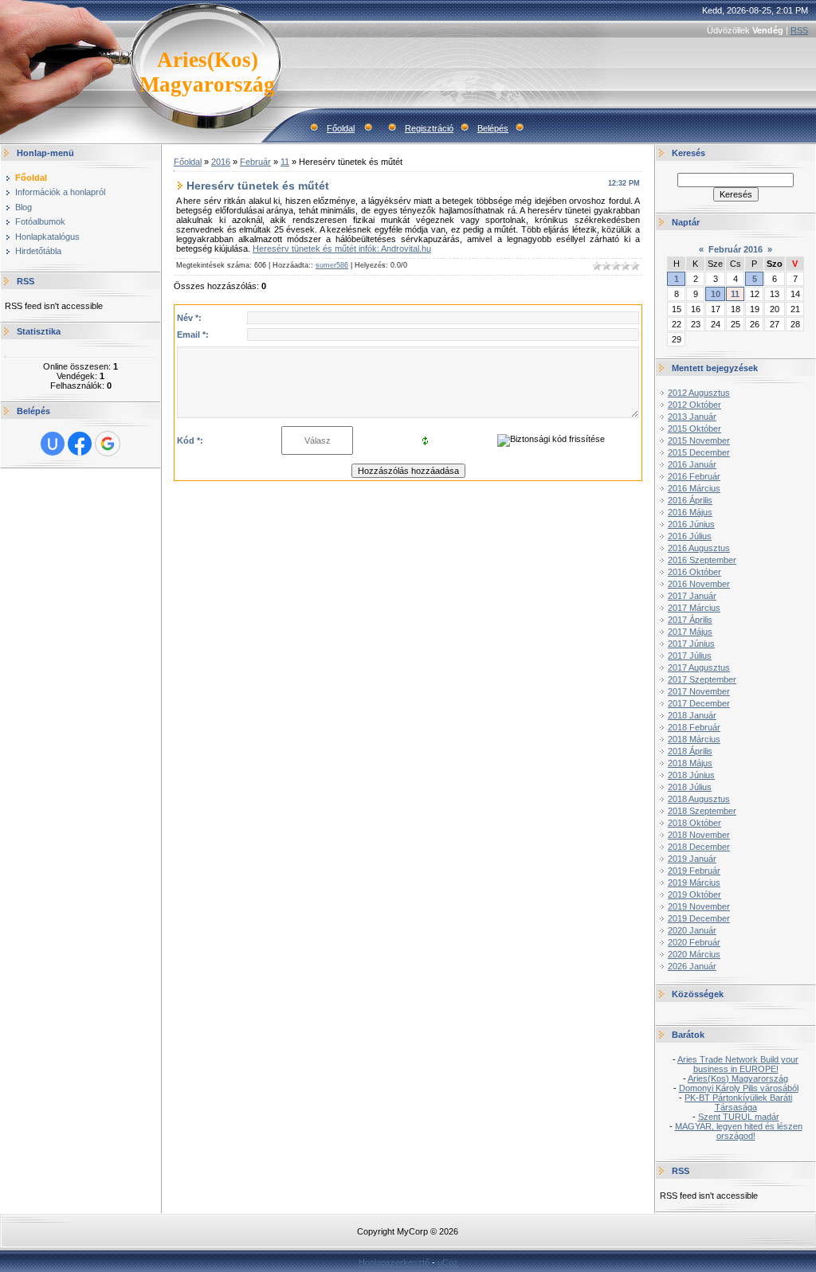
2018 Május (690, 763)
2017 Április (690, 619)
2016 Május (690, 512)
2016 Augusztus (699, 548)
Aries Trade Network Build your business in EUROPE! (737, 1064)
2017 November (699, 691)
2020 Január (692, 930)
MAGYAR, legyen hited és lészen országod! (738, 1131)
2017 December (699, 703)
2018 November (699, 835)
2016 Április (690, 500)
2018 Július (690, 787)
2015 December (699, 452)
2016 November (699, 584)
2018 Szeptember (702, 811)
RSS (799, 30)
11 (284, 161)
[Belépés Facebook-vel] (80, 444)
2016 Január (692, 464)
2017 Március (694, 608)
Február (255, 161)
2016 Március (694, 488)
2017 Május (690, 631)
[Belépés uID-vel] (53, 444)
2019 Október (694, 894)
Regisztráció (429, 128)
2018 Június (691, 775)
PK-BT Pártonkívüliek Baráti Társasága (738, 1102)
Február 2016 (735, 249)
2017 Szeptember (702, 679)
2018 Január (692, 715)
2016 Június (691, 524)
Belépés (492, 128)
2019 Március (694, 882)
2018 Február (694, 727)
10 (715, 294)
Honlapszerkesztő (394, 1262)
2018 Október (694, 823)
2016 (220, 161)
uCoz (447, 1262)
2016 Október (694, 572)
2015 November (699, 440)
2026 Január (692, 966)
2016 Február (694, 476)
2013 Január (692, 416)
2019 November (699, 906)
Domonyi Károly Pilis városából (738, 1088)
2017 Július (690, 655)
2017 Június (691, 643)
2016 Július (690, 536)
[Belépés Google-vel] (107, 443)
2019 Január (692, 858)
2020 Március (694, 954)
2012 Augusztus (699, 392)
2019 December (699, 918)
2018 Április (690, 751)
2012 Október (694, 404)
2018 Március (694, 739)
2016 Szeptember (702, 560)
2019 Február (694, 870)
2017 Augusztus (699, 667)
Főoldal (341, 128)
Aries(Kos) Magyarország (738, 1078)
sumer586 (332, 265)
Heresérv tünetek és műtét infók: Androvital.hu (342, 248)
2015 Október (694, 428)
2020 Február (694, 942)
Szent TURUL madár (738, 1116)
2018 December (699, 846)
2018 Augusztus (699, 799)
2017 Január (692, 596)
